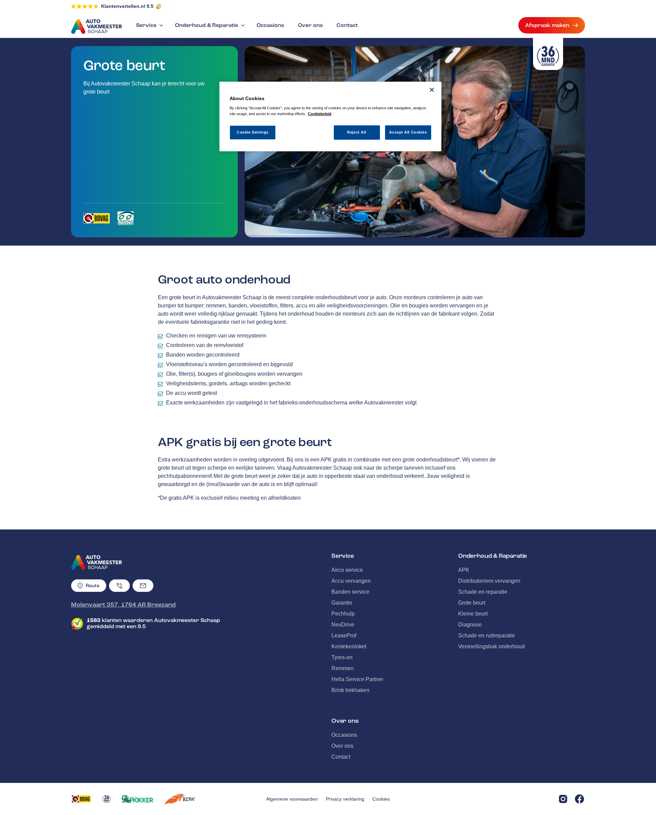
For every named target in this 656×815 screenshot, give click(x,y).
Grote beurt (471, 603)
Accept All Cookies (408, 132)
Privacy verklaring (345, 799)
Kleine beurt (473, 614)
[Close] (431, 89)
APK (463, 570)
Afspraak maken (547, 25)
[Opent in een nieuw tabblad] (96, 218)
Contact (347, 25)
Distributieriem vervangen (489, 581)
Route (92, 586)
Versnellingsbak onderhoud (491, 646)
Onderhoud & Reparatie (206, 25)
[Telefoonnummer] (119, 585)
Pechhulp (343, 614)
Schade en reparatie (482, 592)
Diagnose (470, 624)
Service (146, 25)
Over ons (310, 25)
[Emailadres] (143, 585)
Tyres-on (342, 657)
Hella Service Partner (357, 679)
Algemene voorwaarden (292, 799)
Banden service (350, 592)
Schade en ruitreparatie (486, 635)
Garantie (341, 603)
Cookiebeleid (319, 114)
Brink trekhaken (350, 690)
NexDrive (342, 624)
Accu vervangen (351, 581)
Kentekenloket (348, 646)
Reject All (356, 132)
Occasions (270, 25)
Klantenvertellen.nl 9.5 (127, 6)
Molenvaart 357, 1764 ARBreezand (123, 604)
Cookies (381, 799)
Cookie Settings (253, 132)
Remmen (342, 668)
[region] (330, 117)
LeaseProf (343, 635)
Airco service (347, 570)
